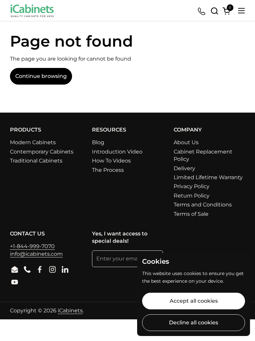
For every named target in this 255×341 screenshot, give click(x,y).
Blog (98, 142)
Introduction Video (117, 152)
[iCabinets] (32, 10)
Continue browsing (41, 76)
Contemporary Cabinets (41, 152)
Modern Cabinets (33, 142)
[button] (214, 11)
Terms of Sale (191, 214)
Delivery (184, 168)
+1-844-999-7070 (32, 246)
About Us (186, 142)
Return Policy (192, 195)
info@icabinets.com (36, 254)
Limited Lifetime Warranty (208, 177)
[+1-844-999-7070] (202, 11)
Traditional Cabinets (36, 161)
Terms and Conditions (203, 204)
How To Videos (111, 161)
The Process (108, 170)
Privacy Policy (192, 186)
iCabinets (70, 310)
